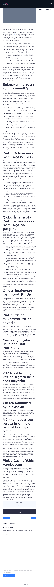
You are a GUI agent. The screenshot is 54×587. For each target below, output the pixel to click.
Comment (6, 534)
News (19, 505)
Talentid (4, 24)
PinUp (13, 34)
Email (4, 559)
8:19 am (16, 24)
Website (5, 564)
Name (5, 553)
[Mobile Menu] (51, 4)
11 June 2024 (10, 24)
